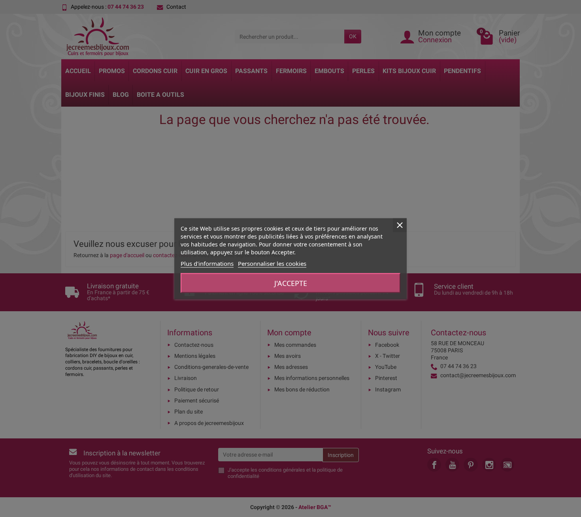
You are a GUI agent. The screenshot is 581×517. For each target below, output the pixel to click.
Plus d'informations (207, 263)
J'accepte (290, 283)
